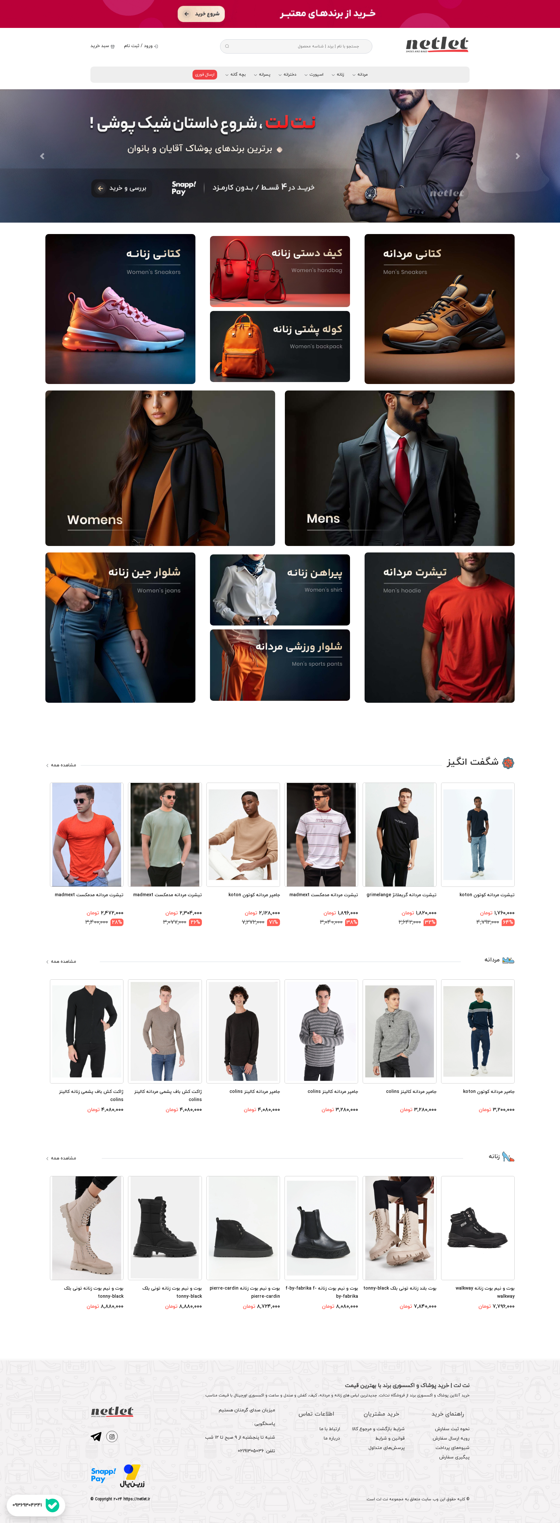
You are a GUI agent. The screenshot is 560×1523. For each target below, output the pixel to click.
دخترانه (289, 75)
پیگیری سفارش (454, 1457)
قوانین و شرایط (390, 1438)
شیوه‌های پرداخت (453, 1448)
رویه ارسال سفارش (451, 1438)
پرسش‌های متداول (386, 1448)
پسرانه (264, 75)
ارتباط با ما (330, 1429)
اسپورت (315, 75)
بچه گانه (237, 75)
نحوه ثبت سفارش (452, 1429)
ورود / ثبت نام (139, 46)
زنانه (339, 75)
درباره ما (332, 1438)
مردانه (362, 75)
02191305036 (251, 1451)
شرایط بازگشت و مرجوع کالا (378, 1429)
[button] (42, 155)
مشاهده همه (63, 765)
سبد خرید (100, 46)
